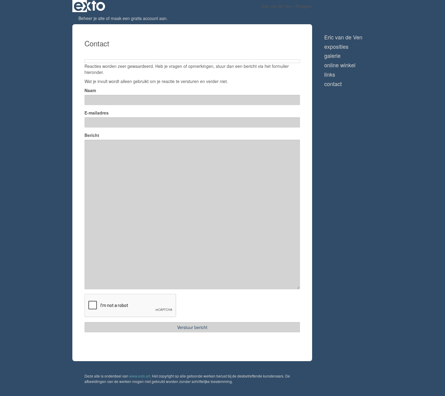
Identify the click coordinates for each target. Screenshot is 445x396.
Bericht (91, 135)
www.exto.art (139, 375)
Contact (333, 84)
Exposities (336, 46)
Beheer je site (91, 18)
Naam (90, 90)
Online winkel (339, 65)
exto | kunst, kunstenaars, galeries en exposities (89, 6)
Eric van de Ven (277, 6)
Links (329, 74)
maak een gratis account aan (138, 18)
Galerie (332, 55)
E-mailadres (96, 113)
